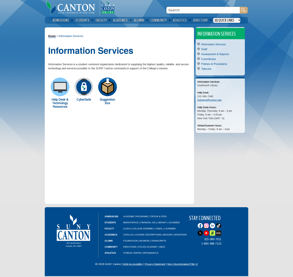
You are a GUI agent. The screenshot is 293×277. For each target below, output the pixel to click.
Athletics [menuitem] (180, 20)
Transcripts (158, 240)
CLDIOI (126, 228)
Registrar (180, 234)
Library (162, 222)
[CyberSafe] (83, 95)
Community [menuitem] (159, 20)
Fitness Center (132, 253)
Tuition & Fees (158, 216)
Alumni (109, 240)
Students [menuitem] (82, 20)
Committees (208, 59)
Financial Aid (148, 222)
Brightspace (131, 222)
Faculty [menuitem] (101, 20)
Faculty (109, 228)
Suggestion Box (107, 101)
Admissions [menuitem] (61, 20)
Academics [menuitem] (120, 20)
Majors (167, 234)
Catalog (128, 234)
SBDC (162, 247)
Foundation (130, 240)
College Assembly (143, 228)
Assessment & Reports (215, 54)
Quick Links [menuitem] (226, 20)
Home (52, 36)
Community (111, 247)
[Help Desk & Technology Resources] (60, 95)
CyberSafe (84, 99)
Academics (111, 234)
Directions (129, 247)
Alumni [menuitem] (139, 20)
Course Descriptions (148, 234)
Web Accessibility (133, 264)
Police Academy (147, 247)
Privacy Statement (155, 264)
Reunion (144, 240)
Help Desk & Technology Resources (60, 103)
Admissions (111, 216)
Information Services (213, 44)
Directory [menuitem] (200, 20)
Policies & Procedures (214, 64)
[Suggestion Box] (107, 95)
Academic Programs (136, 216)
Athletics (110, 253)
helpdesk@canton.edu (209, 100)
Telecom (206, 68)
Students (110, 222)
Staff (204, 49)
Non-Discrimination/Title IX (182, 264)
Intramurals (151, 253)
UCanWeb (174, 222)
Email (160, 228)
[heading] (72, 8)
